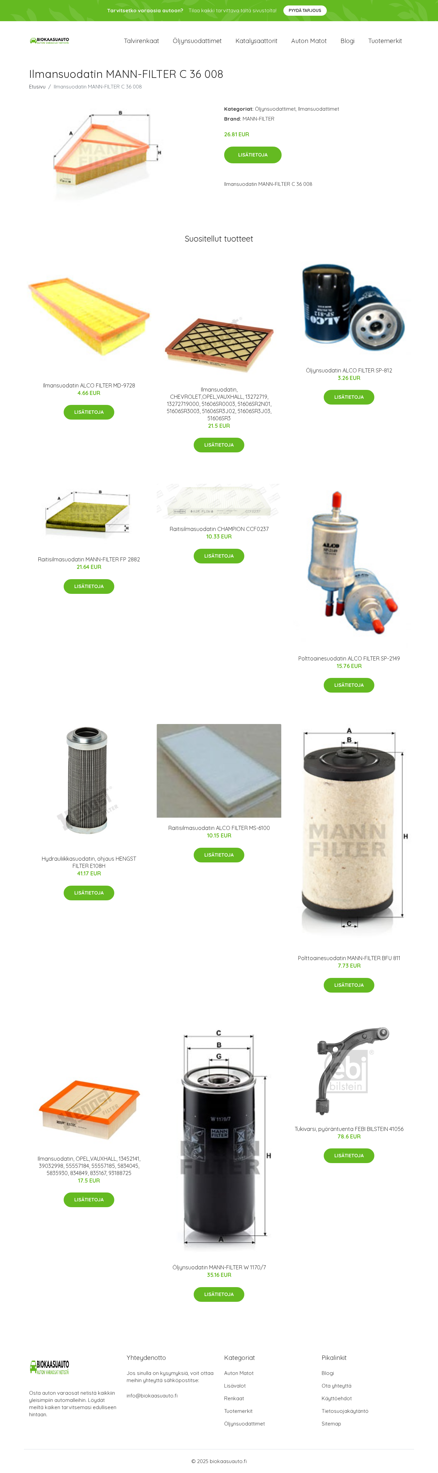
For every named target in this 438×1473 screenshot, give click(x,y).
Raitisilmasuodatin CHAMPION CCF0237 (219, 529)
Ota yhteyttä (336, 1385)
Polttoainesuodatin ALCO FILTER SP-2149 (349, 658)
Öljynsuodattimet (197, 41)
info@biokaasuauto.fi (152, 1395)
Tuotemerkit (385, 41)
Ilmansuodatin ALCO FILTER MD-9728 (89, 385)
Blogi (347, 41)
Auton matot (309, 41)
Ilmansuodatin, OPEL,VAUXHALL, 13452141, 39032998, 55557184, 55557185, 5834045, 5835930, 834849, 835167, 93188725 (89, 1165)
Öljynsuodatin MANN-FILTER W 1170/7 (219, 1267)
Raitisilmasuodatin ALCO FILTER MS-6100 (219, 827)
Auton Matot (239, 1373)
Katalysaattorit (256, 41)
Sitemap (331, 1423)
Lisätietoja (253, 155)
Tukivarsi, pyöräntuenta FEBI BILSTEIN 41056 (349, 1129)
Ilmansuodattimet (318, 109)
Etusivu (37, 86)
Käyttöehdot (337, 1398)
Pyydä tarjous (305, 10)
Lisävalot (235, 1385)
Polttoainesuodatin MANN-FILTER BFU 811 (349, 958)
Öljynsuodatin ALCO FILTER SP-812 (349, 370)
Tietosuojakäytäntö (345, 1411)
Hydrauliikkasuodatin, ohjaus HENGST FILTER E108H (89, 862)
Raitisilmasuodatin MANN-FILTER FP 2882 (89, 559)
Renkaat (234, 1398)
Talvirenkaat (141, 41)
